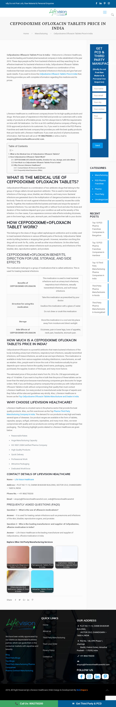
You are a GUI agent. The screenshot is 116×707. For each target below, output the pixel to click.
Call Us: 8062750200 (29, 703)
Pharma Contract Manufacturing (19, 670)
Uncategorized (101, 199)
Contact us (47, 657)
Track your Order (50, 644)
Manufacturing (41, 33)
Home (26, 33)
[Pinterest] (104, 3)
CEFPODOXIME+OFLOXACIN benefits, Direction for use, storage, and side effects (44, 160)
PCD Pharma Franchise (100, 182)
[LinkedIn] (100, 3)
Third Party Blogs (13, 658)
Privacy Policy (49, 650)
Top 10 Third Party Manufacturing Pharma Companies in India (98, 271)
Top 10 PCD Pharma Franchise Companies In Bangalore (98, 229)
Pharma (98, 189)
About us (47, 631)
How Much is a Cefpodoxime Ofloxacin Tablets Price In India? (37, 163)
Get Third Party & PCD (87, 703)
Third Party (99, 194)
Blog (8, 655)
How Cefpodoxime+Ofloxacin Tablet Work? (27, 157)
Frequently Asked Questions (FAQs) (30, 170)
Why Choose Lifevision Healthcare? (27, 165)
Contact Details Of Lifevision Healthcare (31, 168)
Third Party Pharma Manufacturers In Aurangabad (98, 307)
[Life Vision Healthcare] (58, 12)
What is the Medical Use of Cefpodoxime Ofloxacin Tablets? (35, 154)
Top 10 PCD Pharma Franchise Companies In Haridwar (98, 249)
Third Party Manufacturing (54, 637)
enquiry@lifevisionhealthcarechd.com (93, 664)
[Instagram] (108, 3)
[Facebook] (96, 3)
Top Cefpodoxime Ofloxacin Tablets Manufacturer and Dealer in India (49, 396)
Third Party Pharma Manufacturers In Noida (98, 290)
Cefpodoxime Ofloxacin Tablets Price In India (58, 74)
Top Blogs (10, 661)
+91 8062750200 (87, 656)
